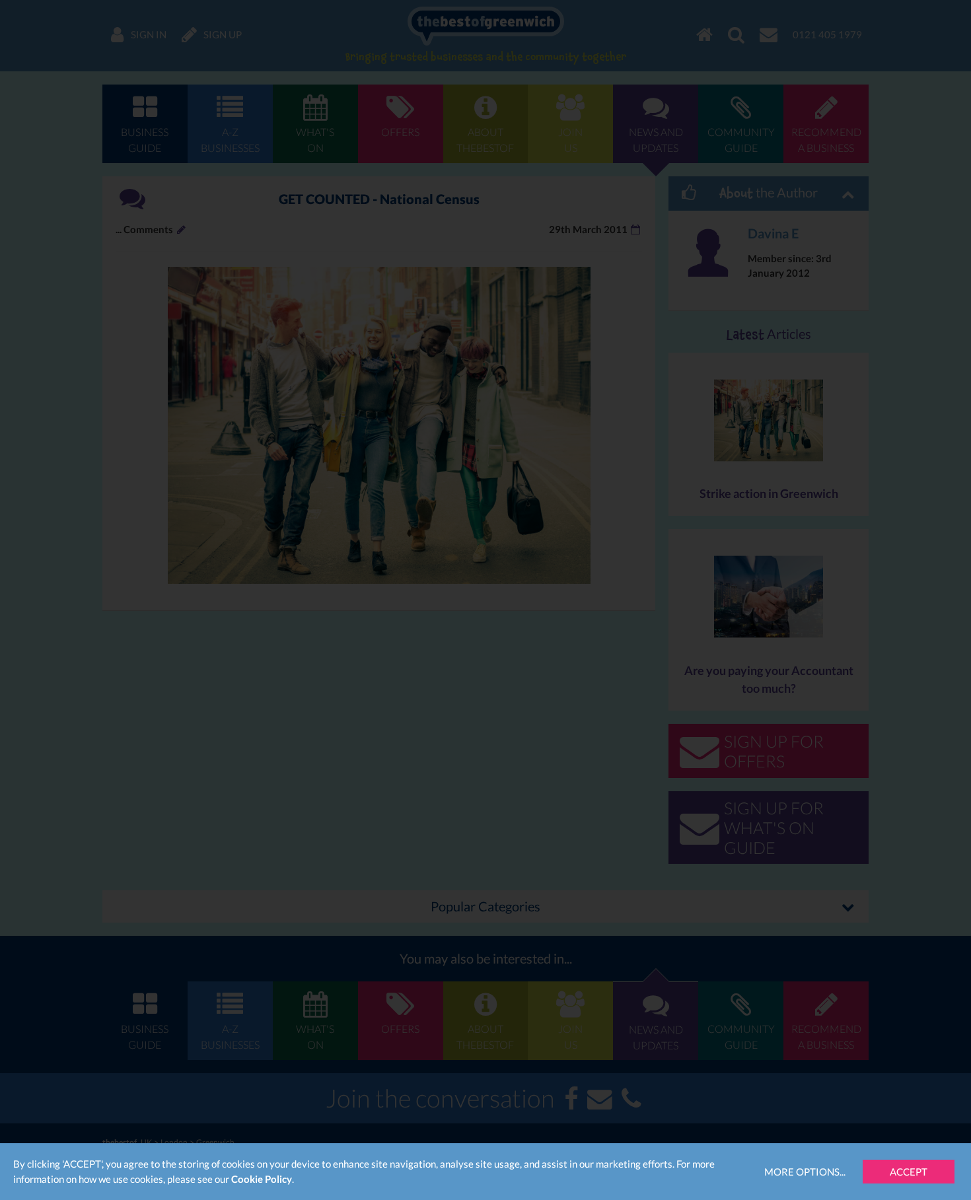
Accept (908, 1172)
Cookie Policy (261, 1179)
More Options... (804, 1172)
